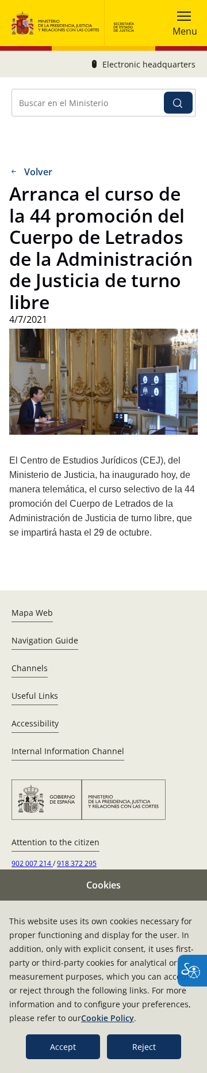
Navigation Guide (45, 640)
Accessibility (35, 723)
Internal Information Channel (68, 751)
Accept (63, 1046)
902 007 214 (32, 863)
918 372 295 (77, 863)
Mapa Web (32, 612)
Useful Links (35, 695)
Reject (144, 1046)
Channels (30, 667)
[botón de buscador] (178, 103)
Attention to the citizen (55, 842)
